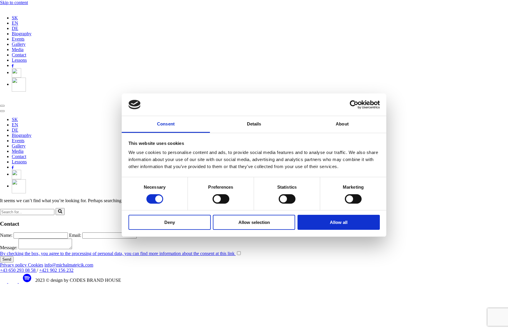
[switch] (221, 199)
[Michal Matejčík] (25, 7)
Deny (169, 222)
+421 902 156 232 (56, 270)
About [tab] (342, 123)
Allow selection (254, 222)
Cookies (35, 264)
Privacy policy (14, 264)
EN (15, 23)
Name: (6, 235)
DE (15, 28)
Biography (21, 33)
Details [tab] (254, 123)
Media (18, 49)
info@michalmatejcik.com (68, 264)
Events (18, 38)
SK (15, 17)
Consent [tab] (166, 123)
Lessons (19, 60)
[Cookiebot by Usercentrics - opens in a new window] (354, 104)
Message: (8, 247)
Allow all (338, 222)
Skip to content (14, 2)
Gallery (19, 44)
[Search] (60, 211)
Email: (75, 235)
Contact (19, 54)
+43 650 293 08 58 (18, 270)
